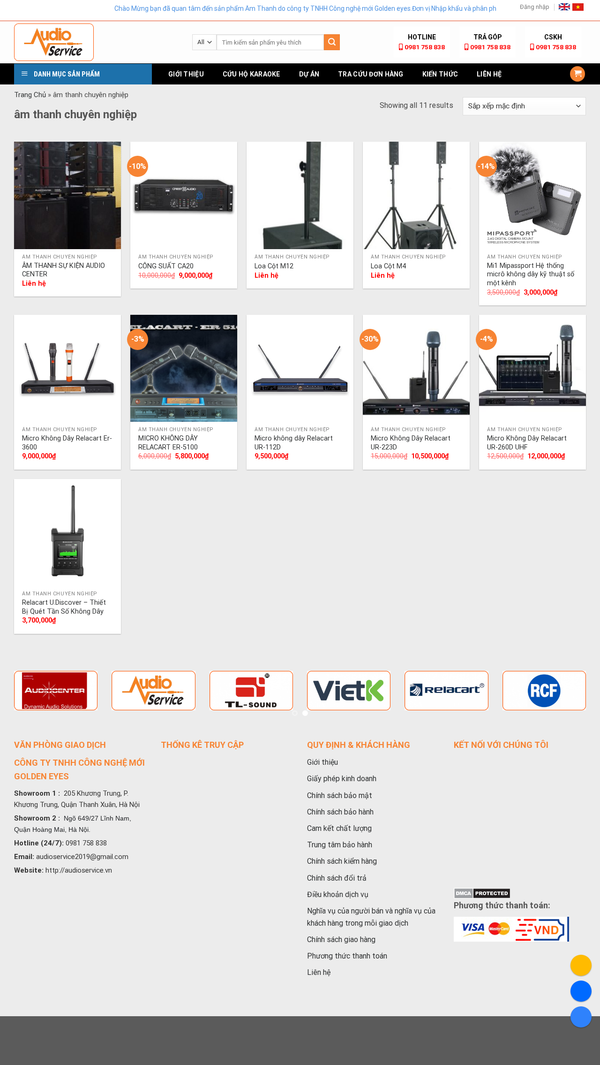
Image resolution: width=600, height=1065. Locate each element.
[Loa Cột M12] (300, 195)
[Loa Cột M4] (416, 195)
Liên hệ (489, 74)
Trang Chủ (30, 95)
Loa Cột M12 (274, 266)
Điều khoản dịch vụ (337, 894)
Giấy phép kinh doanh (341, 778)
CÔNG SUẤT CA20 (166, 266)
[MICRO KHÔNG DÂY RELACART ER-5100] (183, 368)
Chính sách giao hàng (341, 939)
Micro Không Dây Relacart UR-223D (410, 442)
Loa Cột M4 (388, 266)
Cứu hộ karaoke (251, 74)
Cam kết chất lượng (339, 828)
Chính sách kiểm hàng (342, 861)
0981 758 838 (425, 47)
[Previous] (23, 701)
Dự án (309, 74)
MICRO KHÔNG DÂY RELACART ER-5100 (168, 442)
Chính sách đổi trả (337, 878)
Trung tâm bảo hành (339, 844)
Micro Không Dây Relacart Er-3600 (67, 442)
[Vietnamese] (578, 7)
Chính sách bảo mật (339, 795)
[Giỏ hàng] (577, 74)
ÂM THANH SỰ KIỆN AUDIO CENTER (63, 270)
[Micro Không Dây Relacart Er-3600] (67, 368)
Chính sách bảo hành (340, 811)
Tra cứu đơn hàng (370, 74)
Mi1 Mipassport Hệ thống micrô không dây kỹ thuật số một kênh (530, 274)
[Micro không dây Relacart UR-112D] (300, 368)
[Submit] (332, 42)
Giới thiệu (186, 74)
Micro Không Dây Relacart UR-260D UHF (527, 442)
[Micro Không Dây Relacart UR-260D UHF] (532, 368)
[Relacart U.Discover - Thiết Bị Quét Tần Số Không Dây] (67, 532)
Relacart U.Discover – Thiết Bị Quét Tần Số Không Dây (64, 607)
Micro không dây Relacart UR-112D (294, 442)
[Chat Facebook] (581, 991)
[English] (564, 6)
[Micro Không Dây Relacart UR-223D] (416, 368)
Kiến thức (440, 74)
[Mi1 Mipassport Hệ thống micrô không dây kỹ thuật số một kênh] (532, 195)
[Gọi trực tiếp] (581, 965)
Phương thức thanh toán (347, 955)
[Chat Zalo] (581, 1016)
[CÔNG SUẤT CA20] (183, 195)
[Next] (576, 701)
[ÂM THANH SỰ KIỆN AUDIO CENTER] (67, 195)
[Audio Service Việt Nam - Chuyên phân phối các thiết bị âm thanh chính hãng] (96, 42)
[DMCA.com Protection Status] (482, 893)
